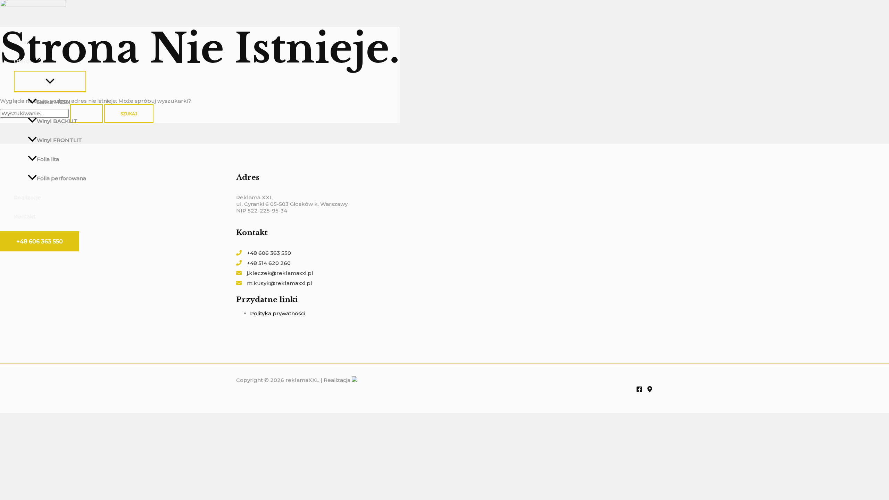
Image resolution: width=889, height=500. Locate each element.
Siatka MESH (53, 102)
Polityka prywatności (277, 313)
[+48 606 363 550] (263, 253)
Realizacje (27, 197)
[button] (39, 241)
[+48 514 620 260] (263, 263)
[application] (35, 61)
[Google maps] (650, 390)
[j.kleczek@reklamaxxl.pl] (274, 273)
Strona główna (33, 23)
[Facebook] (639, 390)
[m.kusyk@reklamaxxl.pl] (274, 283)
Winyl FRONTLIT (59, 140)
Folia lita (48, 159)
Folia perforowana (61, 178)
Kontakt (24, 216)
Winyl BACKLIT (57, 121)
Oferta (22, 61)
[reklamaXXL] (33, 5)
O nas (21, 42)
